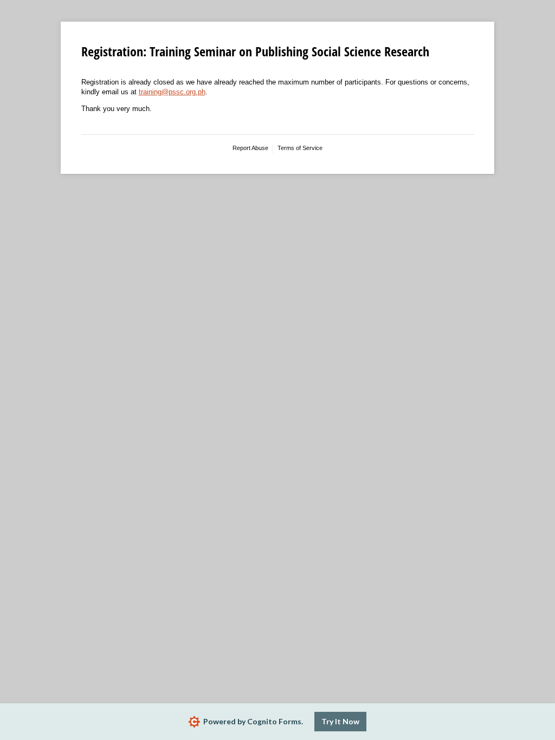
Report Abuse (250, 148)
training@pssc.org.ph (172, 92)
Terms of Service (300, 148)
